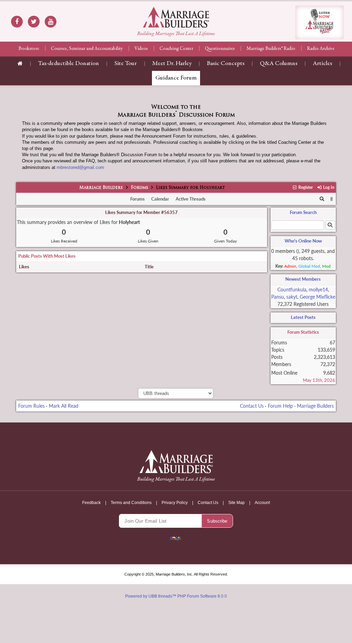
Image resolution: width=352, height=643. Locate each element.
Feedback (91, 502)
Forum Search (303, 212)
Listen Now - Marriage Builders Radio (320, 22)
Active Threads (191, 199)
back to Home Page (176, 17)
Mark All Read (63, 406)
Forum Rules (31, 406)
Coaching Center (176, 48)
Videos (141, 48)
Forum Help (280, 406)
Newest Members (303, 279)
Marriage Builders (101, 188)
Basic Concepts (225, 64)
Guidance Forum (176, 78)
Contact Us (252, 406)
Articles (322, 64)
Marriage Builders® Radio (270, 48)
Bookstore (29, 48)
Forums (139, 188)
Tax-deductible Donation (68, 64)
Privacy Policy (175, 502)
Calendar (160, 199)
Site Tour (125, 64)
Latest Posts (303, 317)
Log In (328, 187)
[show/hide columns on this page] (331, 199)
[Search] (322, 199)
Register (305, 187)
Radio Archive (320, 48)
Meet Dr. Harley (171, 64)
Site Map (236, 502)
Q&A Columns (278, 64)
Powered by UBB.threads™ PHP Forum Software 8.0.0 (176, 596)
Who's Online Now (303, 241)
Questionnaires (220, 48)
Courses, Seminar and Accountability (87, 48)
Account (262, 502)
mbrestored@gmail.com (80, 167)
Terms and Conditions (131, 502)
